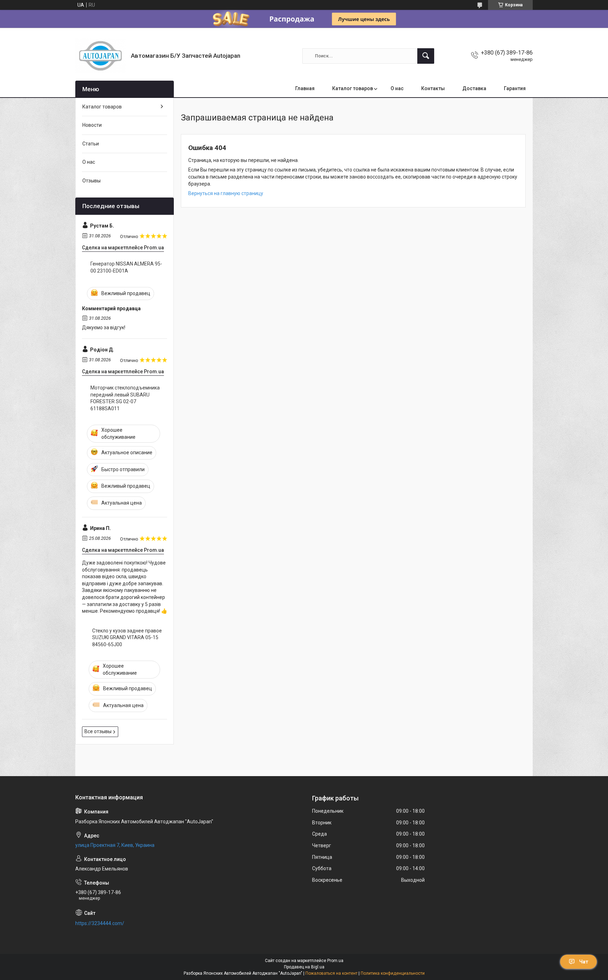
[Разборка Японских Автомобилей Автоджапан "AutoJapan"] (100, 55)
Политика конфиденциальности (393, 973)
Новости (92, 125)
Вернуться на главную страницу (225, 193)
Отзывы (91, 180)
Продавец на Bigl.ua (304, 967)
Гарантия (515, 88)
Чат (583, 962)
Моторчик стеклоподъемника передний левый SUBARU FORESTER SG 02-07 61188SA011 (125, 398)
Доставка (474, 88)
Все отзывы (98, 731)
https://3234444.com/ (99, 923)
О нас (397, 88)
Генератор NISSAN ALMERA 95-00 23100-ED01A (126, 267)
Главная (305, 88)
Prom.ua (335, 960)
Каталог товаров (352, 88)
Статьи (90, 143)
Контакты (433, 88)
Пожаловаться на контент (331, 973)
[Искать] (425, 56)
